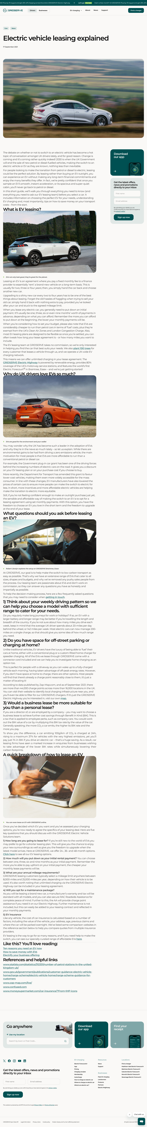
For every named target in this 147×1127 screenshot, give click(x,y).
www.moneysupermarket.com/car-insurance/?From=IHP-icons (40, 991)
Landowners (102, 1079)
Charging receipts (80, 1072)
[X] (4, 1061)
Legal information (25, 1122)
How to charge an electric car (83, 1080)
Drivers (32, 10)
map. (64, 698)
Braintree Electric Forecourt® (131, 1069)
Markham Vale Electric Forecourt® (133, 1066)
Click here (9, 854)
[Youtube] (19, 1061)
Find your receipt (120, 1027)
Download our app (121, 155)
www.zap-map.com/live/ (17, 982)
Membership (78, 1074)
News (96, 10)
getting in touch (55, 597)
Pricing (76, 1069)
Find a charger (136, 10)
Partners (100, 1085)
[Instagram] (14, 1060)
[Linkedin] (24, 1061)
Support (104, 10)
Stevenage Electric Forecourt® (131, 1077)
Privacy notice (36, 1122)
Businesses (43, 10)
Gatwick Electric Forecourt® (131, 1072)
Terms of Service (49, 1105)
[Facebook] (9, 1060)
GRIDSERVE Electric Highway (20, 362)
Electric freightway (104, 1087)
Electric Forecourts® (80, 1064)
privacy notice (120, 211)
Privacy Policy (38, 1105)
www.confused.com (15, 987)
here (79, 939)
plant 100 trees (81, 348)
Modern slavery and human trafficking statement (65, 1122)
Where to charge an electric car (84, 1082)
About (87, 10)
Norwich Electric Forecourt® (131, 1074)
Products (101, 1082)
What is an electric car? (81, 1085)
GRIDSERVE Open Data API (10, 1122)
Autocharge (78, 1077)
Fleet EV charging (103, 1077)
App (75, 1066)
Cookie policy (46, 1122)
